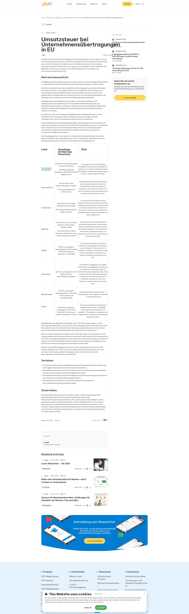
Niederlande (46, 294)
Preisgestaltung (81, 4)
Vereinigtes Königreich (46, 169)
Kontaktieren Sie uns (78, 580)
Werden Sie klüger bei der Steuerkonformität (64, 18)
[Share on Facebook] (105, 420)
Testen (137, 4)
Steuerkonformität (49, 584)
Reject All (88, 608)
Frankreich (46, 208)
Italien (44, 250)
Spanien (45, 229)
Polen (43, 306)
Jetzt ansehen (130, 98)
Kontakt (104, 4)
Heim (43, 18)
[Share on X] (107, 420)
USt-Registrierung (49, 589)
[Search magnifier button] (43, 24)
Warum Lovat (75, 576)
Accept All (101, 608)
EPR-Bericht (47, 580)
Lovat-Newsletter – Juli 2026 (55, 463)
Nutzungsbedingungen (135, 590)
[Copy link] (102, 420)
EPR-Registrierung (49, 576)
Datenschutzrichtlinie (135, 576)
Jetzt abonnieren (95, 541)
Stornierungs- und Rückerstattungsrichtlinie (136, 583)
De (143, 4)
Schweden (46, 274)
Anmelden (127, 4)
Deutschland (47, 187)
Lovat (48, 33)
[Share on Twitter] (90, 469)
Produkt (69, 4)
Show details (98, 594)
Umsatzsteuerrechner (107, 590)
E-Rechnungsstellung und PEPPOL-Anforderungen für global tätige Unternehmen (126, 56)
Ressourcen (93, 4)
